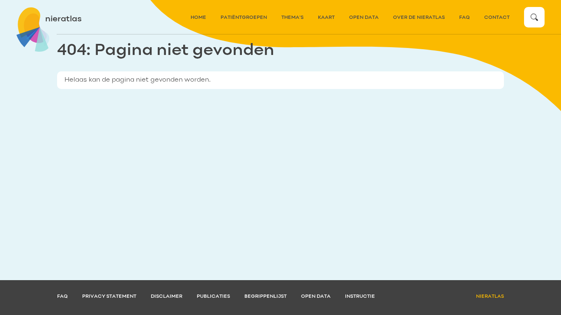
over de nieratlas (419, 17)
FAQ (464, 17)
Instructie (360, 296)
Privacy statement (109, 296)
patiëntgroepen (244, 17)
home (198, 17)
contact (497, 17)
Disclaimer (166, 296)
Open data (364, 17)
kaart (326, 17)
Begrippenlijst (265, 296)
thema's (292, 17)
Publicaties (213, 296)
